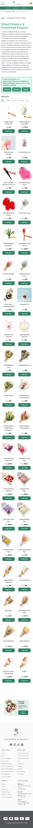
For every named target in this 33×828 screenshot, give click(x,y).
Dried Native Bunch (24, 365)
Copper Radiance (24, 641)
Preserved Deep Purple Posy (8, 459)
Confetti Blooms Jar (24, 152)
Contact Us (4, 789)
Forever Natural (8, 395)
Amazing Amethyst (8, 274)
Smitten (24, 671)
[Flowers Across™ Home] (17, 3)
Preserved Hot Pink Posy (24, 459)
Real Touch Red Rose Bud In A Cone (8, 184)
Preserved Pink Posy (24, 490)
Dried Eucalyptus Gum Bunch (8, 244)
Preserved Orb (24, 304)
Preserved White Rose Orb (24, 336)
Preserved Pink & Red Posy (8, 490)
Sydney (8, 8)
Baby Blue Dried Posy (24, 275)
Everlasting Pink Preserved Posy (24, 397)
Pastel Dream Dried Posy (24, 612)
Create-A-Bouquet (6, 758)
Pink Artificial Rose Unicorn (24, 184)
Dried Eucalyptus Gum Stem (24, 123)
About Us (4, 784)
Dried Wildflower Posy (9, 366)
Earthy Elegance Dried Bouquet (24, 427)
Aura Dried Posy (24, 580)
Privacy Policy (5, 792)
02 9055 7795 (21, 804)
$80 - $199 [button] (21, 100)
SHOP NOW (23, 712)
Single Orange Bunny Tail (8, 123)
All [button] (2, 100)
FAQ (2, 755)
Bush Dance (8, 610)
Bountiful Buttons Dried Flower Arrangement (8, 428)
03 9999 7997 (21, 789)
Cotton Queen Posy (24, 213)
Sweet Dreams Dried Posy (8, 581)
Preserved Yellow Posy (8, 551)
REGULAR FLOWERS (21, 702)
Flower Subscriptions (7, 769)
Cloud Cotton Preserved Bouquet (8, 305)
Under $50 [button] (8, 100)
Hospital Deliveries (23, 753)
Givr (19, 761)
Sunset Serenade (8, 641)
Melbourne (16, 8)
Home (2, 18)
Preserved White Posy (24, 520)
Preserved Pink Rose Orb (8, 336)
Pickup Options (5, 774)
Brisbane (24, 8)
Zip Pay (20, 769)
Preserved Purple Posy (8, 520)
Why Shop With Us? (23, 758)
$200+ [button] (27, 100)
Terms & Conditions (6, 797)
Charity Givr (21, 763)
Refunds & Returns (6, 794)
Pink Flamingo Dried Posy (24, 551)
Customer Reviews (23, 755)
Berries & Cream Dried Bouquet (9, 672)
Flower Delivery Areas (7, 766)
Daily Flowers (5, 761)
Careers (3, 786)
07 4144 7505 (21, 797)
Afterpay (20, 766)
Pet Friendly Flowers (7, 771)
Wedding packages (6, 763)
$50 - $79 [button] (14, 100)
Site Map (20, 774)
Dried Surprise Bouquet (8, 153)
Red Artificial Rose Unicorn (8, 214)
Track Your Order (6, 776)
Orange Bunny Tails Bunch (24, 244)
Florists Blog (21, 771)
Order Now (9, 131)
